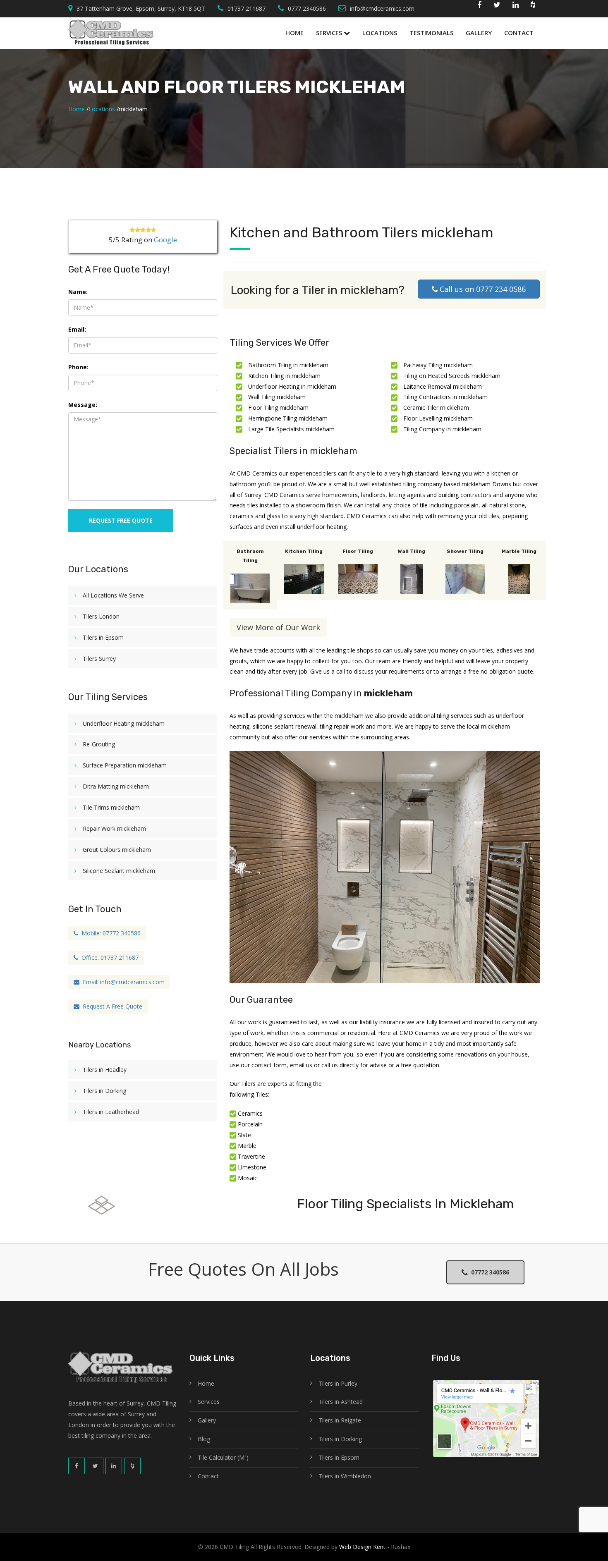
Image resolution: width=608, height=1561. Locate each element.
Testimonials (431, 33)
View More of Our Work (278, 627)
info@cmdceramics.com (382, 8)
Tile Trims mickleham (111, 807)
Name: (78, 292)
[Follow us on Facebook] (479, 6)
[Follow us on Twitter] (496, 6)
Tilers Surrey (99, 658)
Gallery (479, 33)
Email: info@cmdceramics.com (122, 982)
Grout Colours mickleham (117, 849)
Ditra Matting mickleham (116, 786)
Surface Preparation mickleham (125, 765)
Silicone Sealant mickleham (119, 871)
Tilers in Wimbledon (344, 1476)
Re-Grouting (99, 744)
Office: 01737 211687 (108, 957)
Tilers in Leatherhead (111, 1112)
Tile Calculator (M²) (223, 1457)
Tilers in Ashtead (340, 1402)
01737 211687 (246, 8)
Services (330, 33)
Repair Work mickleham (114, 828)
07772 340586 (488, 1272)
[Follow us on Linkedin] (515, 6)
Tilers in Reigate (339, 1420)
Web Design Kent (361, 1547)
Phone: (78, 367)
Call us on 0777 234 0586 (482, 289)
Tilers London (101, 616)
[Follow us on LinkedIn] (113, 1466)
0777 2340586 (307, 8)
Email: (77, 329)
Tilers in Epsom (103, 637)
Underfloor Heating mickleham (124, 723)
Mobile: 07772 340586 (109, 933)
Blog (204, 1439)
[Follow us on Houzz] (533, 6)
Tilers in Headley (105, 1069)
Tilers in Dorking (104, 1091)
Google (165, 239)
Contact (519, 33)
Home (294, 33)
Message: (82, 405)
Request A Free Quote (110, 1006)
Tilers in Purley (337, 1383)
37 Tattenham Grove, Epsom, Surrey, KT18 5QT (141, 8)
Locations (379, 33)
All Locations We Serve (113, 595)
